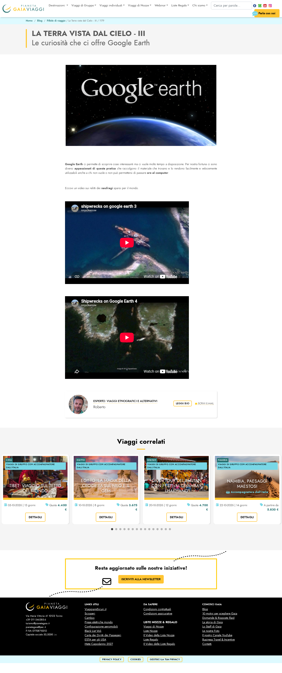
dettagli (35, 517)
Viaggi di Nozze (153, 627)
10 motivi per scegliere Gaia (219, 614)
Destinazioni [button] (57, 5)
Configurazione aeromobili (101, 627)
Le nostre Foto (210, 631)
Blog (39, 21)
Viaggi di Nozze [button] (138, 5)
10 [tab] (149, 529)
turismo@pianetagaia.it (38, 623)
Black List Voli (93, 631)
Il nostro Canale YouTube (217, 635)
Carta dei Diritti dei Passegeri (103, 635)
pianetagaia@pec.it (36, 627)
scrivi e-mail (206, 403)
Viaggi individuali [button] (111, 5)
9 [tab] (145, 529)
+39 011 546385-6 (36, 619)
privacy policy (111, 659)
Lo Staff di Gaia (212, 627)
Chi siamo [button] (198, 5)
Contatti (207, 644)
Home (29, 21)
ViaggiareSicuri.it (95, 609)
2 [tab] (116, 529)
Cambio (90, 618)
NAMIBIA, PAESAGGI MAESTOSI (247, 483)
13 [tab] (162, 529)
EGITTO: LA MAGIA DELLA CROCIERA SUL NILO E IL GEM (106, 485)
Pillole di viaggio (56, 21)
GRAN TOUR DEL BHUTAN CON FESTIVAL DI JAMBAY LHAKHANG (176, 485)
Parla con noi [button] (266, 13)
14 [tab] (166, 529)
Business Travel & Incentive (218, 640)
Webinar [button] (160, 5)
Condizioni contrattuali (157, 609)
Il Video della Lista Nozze (158, 635)
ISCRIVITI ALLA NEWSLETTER (141, 579)
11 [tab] (153, 529)
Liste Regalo (150, 640)
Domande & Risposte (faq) (218, 618)
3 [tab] (120, 529)
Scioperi (90, 614)
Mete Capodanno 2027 (99, 644)
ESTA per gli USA (95, 640)
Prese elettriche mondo (99, 622)
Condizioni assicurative (157, 614)
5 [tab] (129, 529)
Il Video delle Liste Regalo (159, 644)
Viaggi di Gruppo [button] (82, 5)
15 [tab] (170, 529)
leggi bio (182, 403)
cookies (135, 659)
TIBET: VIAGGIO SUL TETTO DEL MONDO (35, 488)
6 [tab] (133, 529)
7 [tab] (137, 529)
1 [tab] (112, 529)
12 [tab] (157, 529)
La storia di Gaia (212, 622)
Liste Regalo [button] (179, 5)
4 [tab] (124, 529)
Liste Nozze (150, 631)
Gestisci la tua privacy (165, 659)
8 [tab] (141, 529)
